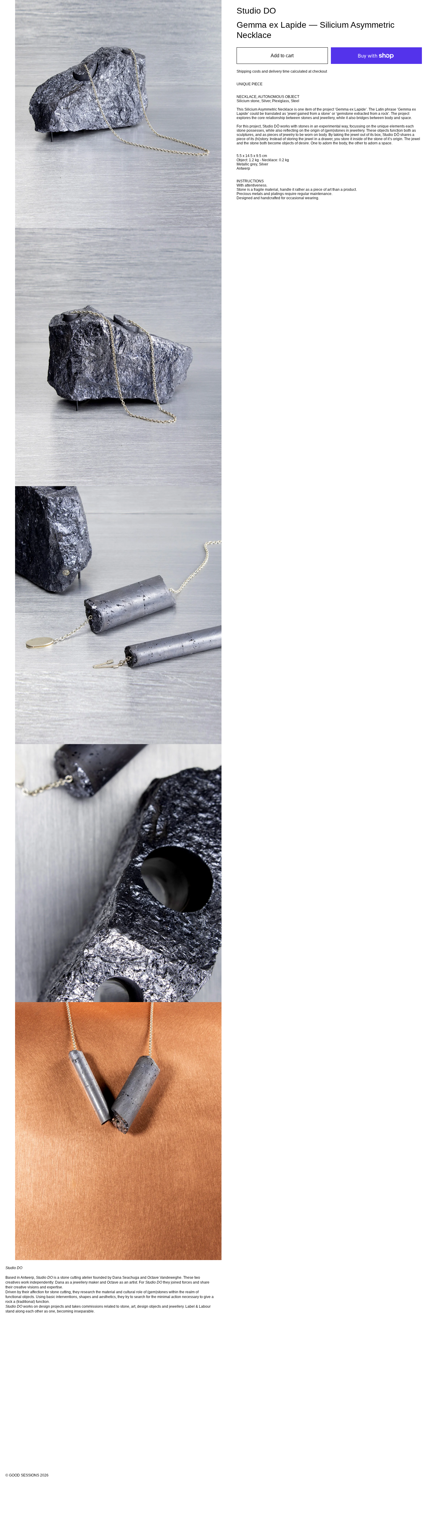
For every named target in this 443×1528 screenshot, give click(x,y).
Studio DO (256, 10)
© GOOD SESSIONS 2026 (27, 1475)
